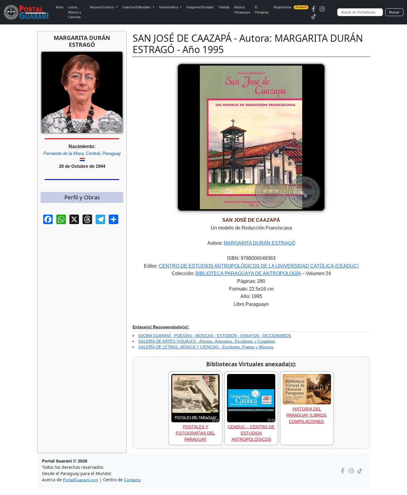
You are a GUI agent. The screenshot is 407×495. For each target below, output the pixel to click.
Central (93, 153)
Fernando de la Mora (63, 153)
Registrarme (290, 7)
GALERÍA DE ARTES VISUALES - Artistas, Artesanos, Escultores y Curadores (206, 341)
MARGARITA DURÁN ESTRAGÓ (259, 243)
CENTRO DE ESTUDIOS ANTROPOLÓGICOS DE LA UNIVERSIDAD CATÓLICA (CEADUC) (259, 266)
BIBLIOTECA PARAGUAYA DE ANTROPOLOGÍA (248, 273)
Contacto (132, 479)
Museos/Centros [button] (102, 7)
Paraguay (111, 153)
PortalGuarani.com (80, 479)
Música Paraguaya (242, 9)
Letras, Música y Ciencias (74, 12)
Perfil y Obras (82, 197)
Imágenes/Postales (200, 7)
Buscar (394, 12)
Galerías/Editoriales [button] (137, 7)
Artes (59, 7)
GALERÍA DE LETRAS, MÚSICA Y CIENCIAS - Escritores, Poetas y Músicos (206, 347)
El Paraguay (262, 9)
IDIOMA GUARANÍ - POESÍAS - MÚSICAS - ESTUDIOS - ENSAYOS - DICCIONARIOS (214, 335)
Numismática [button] (169, 7)
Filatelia (224, 7)
